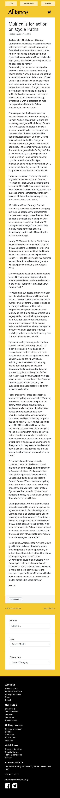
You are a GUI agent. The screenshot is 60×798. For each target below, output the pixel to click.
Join (11, 3)
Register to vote (12, 751)
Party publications (13, 694)
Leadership (10, 708)
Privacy (8, 757)
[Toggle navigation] (49, 12)
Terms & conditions (13, 754)
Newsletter (10, 734)
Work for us (10, 737)
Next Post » (49, 608)
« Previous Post (13, 608)
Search (8, 699)
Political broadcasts (13, 691)
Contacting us (11, 720)
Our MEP (9, 714)
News (7, 697)
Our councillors (11, 711)
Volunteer (9, 740)
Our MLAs (9, 717)
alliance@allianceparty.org (16, 779)
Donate (48, 3)
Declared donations (13, 749)
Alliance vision (11, 688)
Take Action (28, 3)
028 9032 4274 (12, 774)
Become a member (13, 728)
